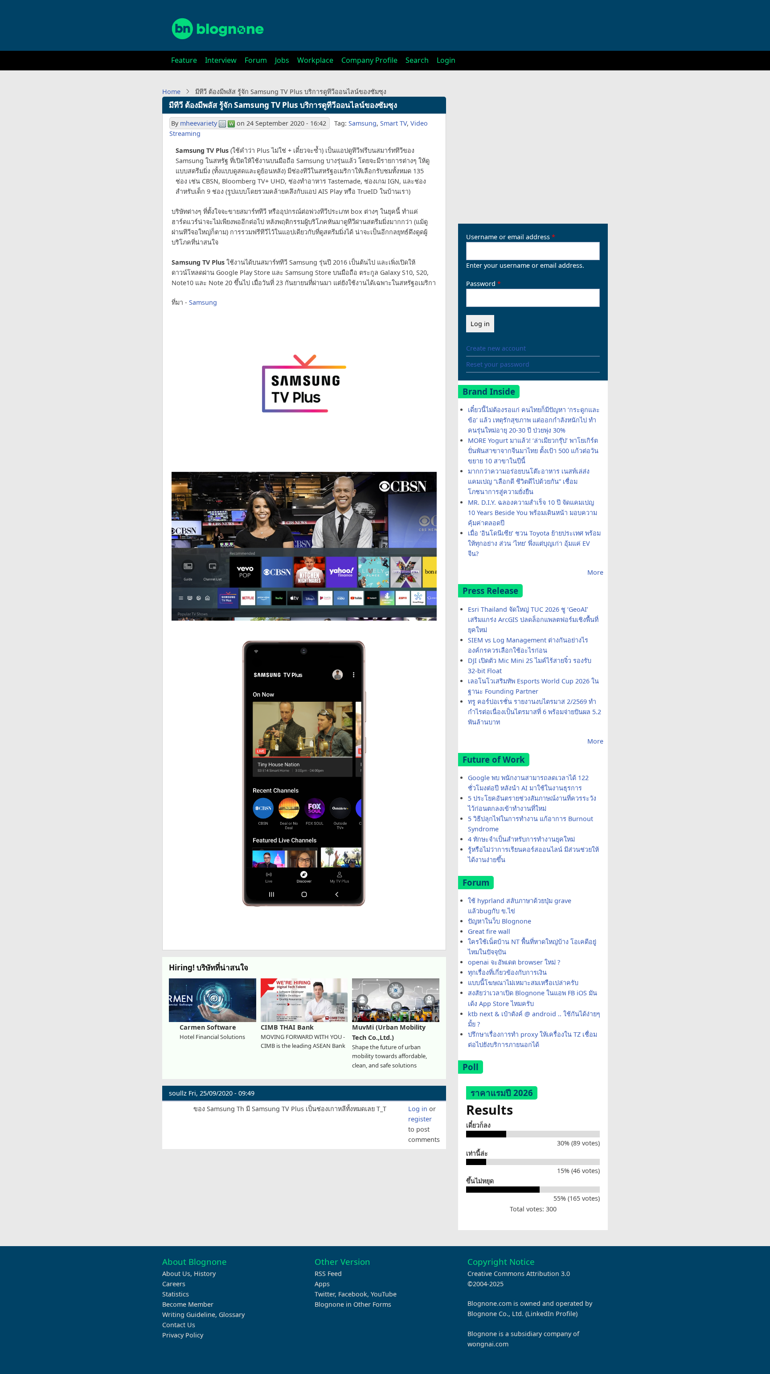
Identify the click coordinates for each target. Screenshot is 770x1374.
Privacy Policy (182, 1335)
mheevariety (198, 123)
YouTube (384, 1294)
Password (481, 283)
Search (417, 60)
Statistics (175, 1294)
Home (171, 91)
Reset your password (497, 364)
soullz (178, 1093)
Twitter (325, 1294)
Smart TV (393, 123)
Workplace (315, 60)
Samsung (362, 123)
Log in (417, 1108)
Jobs (282, 60)
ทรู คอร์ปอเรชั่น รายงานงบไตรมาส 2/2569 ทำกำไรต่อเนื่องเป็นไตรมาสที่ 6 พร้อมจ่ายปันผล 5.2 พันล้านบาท (534, 711)
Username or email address (508, 237)
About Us (176, 1273)
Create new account (496, 348)
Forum (256, 60)
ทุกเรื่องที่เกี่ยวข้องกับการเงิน (507, 972)
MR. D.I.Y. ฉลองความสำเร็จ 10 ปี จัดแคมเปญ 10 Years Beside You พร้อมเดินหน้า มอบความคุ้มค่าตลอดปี (532, 512)
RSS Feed (328, 1273)
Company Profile (369, 60)
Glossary (232, 1314)
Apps (322, 1284)
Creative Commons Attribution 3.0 (518, 1273)
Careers (173, 1284)
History (205, 1273)
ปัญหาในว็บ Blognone (499, 921)
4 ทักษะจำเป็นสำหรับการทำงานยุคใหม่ (521, 839)
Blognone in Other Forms (353, 1304)
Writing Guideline (188, 1314)
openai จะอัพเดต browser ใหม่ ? (514, 962)
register (420, 1119)
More (595, 572)
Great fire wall (489, 931)
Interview (221, 60)
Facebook (352, 1294)
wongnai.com (487, 1344)
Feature (184, 60)
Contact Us (178, 1325)
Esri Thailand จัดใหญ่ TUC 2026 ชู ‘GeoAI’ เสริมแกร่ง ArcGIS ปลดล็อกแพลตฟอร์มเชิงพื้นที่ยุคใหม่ (533, 619)
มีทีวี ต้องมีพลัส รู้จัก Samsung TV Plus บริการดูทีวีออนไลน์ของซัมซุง (283, 105)
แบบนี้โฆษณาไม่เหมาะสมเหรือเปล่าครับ (523, 982)
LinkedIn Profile (551, 1313)
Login (446, 60)
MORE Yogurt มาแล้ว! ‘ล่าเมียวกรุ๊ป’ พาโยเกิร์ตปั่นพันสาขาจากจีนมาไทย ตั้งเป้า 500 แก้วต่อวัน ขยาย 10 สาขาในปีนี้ (533, 450)
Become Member (187, 1304)
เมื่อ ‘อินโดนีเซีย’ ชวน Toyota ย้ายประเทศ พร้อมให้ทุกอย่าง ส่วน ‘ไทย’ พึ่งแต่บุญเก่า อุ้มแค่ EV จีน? (534, 543)
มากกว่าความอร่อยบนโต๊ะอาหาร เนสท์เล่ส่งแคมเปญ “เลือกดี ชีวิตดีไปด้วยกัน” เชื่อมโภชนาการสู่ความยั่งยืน (529, 481)
